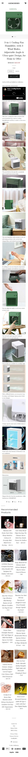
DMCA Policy (14, 730)
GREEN (11, 71)
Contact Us (14, 723)
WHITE (17, 71)
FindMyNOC (14, 738)
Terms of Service (14, 736)
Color (14, 68)
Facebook (14, 742)
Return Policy (14, 728)
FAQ (14, 726)
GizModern (16, 745)
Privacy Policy (14, 734)
